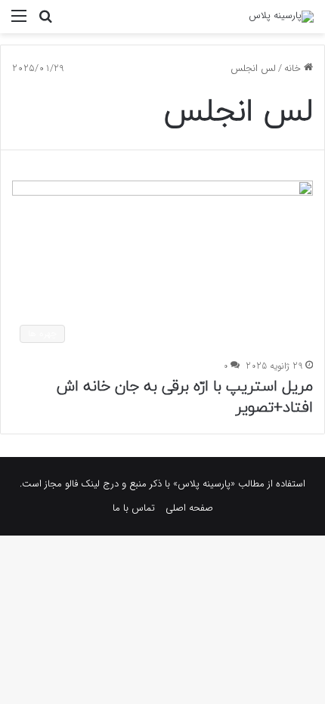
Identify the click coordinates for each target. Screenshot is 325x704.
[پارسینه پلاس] (281, 17)
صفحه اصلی (189, 508)
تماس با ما (134, 508)
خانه (294, 68)
